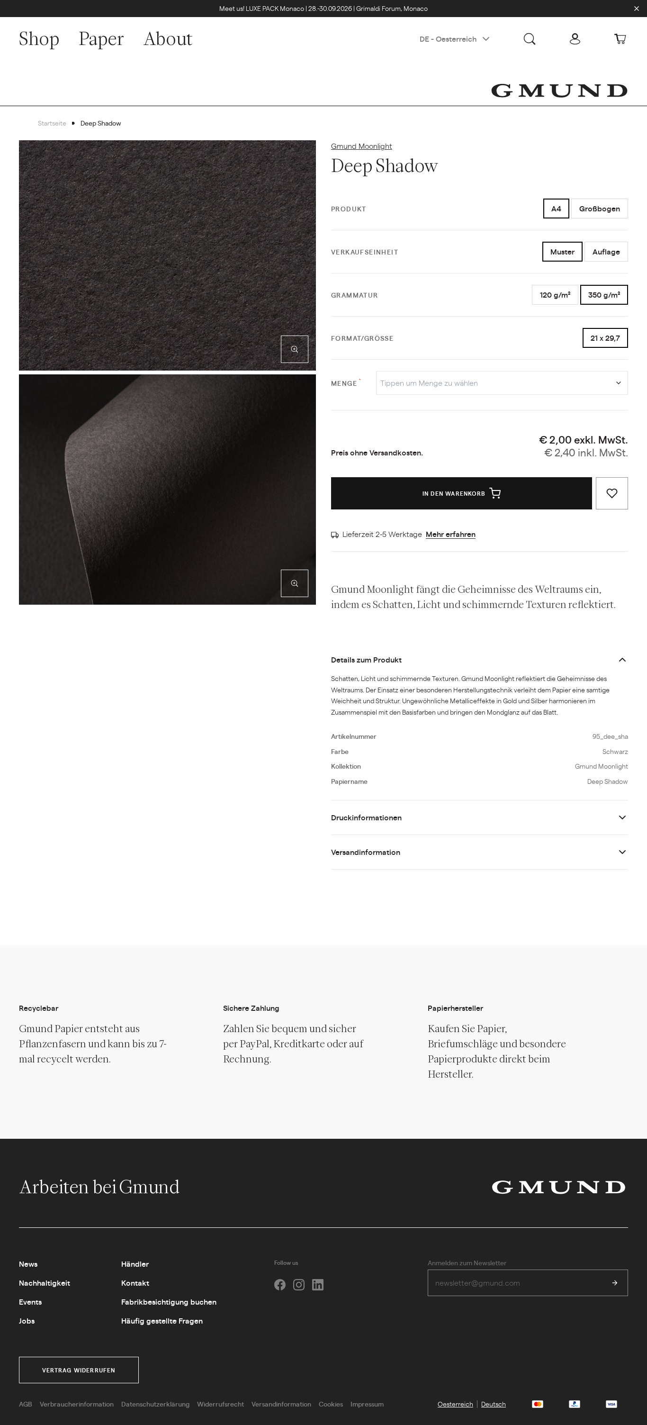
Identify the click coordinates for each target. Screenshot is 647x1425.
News (28, 1264)
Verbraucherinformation (77, 1403)
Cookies (331, 1403)
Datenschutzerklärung (155, 1403)
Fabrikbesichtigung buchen (168, 1302)
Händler (135, 1264)
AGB (25, 1403)
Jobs (27, 1320)
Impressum (367, 1403)
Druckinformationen (366, 817)
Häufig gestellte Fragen (162, 1320)
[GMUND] (559, 90)
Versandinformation (365, 852)
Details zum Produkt (366, 659)
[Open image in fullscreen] (294, 349)
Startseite (52, 122)
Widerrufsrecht (220, 1403)
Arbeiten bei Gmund (100, 1186)
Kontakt (135, 1283)
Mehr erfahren (451, 534)
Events (30, 1302)
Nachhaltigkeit (44, 1283)
